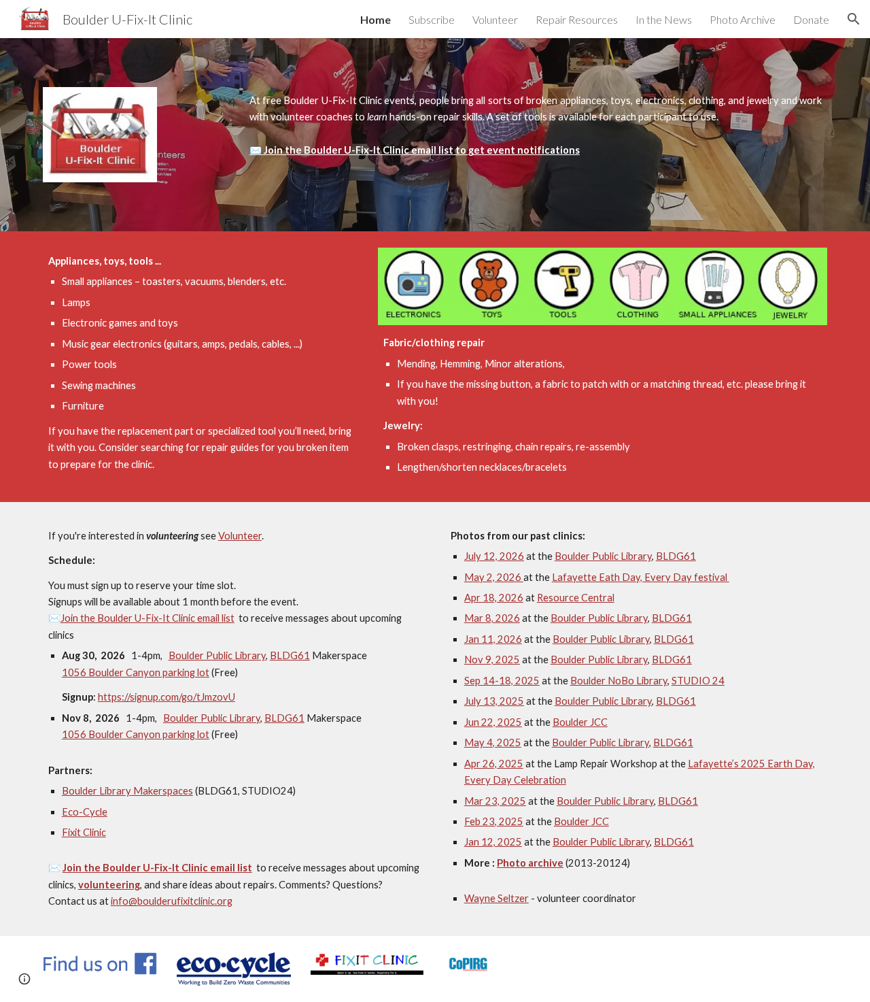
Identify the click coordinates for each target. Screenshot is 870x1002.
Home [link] (375, 19)
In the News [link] (664, 19)
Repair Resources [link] (577, 19)
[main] (535, 126)
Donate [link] (811, 19)
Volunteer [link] (495, 19)
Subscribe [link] (431, 19)
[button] (853, 19)
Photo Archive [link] (743, 19)
